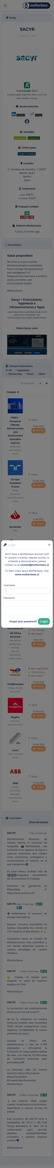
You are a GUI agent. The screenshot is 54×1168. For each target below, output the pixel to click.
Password (9, 597)
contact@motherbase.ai (34, 564)
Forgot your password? (23, 621)
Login (44, 621)
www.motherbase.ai (27, 574)
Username (9, 585)
